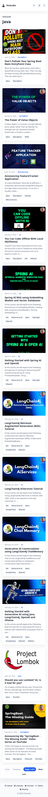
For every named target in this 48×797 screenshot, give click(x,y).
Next (40, 769)
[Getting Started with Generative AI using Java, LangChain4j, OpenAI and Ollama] (24, 592)
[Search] (44, 5)
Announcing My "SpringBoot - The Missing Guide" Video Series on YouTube (22, 738)
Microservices (23, 172)
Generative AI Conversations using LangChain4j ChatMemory (24, 550)
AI (20, 235)
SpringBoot (22, 57)
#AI (26, 258)
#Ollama (34, 258)
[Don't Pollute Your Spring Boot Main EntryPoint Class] (24, 41)
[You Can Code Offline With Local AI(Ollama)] (24, 219)
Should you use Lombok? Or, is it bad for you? (23, 681)
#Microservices (11, 200)
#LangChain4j (11, 450)
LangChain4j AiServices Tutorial (24, 488)
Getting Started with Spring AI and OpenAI (23, 362)
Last (24, 774)
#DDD (27, 137)
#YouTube (38, 759)
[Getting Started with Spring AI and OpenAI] (24, 341)
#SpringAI (36, 317)
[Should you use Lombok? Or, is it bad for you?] (24, 660)
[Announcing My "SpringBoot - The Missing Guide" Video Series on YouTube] (24, 716)
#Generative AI (16, 317)
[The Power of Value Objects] (24, 100)
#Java (8, 81)
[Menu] (34, 5)
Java (19, 676)
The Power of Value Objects (21, 120)
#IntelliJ (28, 196)
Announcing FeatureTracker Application (21, 177)
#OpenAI (9, 321)
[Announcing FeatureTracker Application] (24, 156)
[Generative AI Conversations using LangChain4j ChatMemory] (24, 529)
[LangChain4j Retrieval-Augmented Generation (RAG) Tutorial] (24, 403)
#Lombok (16, 697)
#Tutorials (28, 759)
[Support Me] (39, 5)
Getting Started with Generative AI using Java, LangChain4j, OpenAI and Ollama (20, 616)
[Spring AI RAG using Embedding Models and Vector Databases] (24, 278)
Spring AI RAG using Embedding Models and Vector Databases (24, 299)
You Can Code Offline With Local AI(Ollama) (24, 240)
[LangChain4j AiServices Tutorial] (24, 469)
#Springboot (17, 81)
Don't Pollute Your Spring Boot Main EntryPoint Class (23, 62)
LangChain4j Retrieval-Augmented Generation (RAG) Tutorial (22, 425)
